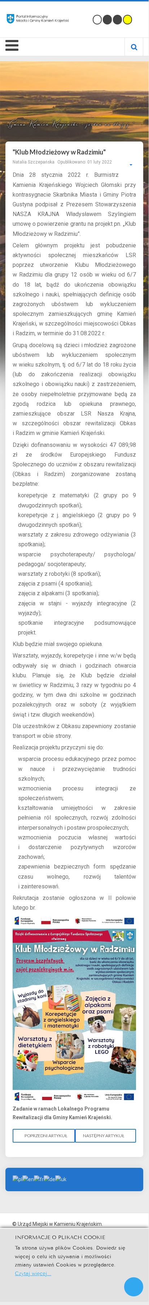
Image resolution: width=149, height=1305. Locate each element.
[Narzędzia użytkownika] (127, 165)
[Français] (39, 1179)
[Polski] (17, 1179)
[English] (28, 1179)
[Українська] (60, 1179)
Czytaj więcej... (33, 1273)
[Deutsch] (49, 1179)
